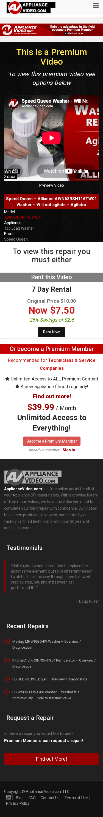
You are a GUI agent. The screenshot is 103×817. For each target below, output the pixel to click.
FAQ (32, 798)
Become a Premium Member (52, 441)
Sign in (69, 450)
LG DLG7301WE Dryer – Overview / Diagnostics (49, 679)
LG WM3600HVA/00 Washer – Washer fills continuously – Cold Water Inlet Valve (45, 695)
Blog (20, 798)
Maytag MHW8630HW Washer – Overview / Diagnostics (46, 644)
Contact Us (50, 798)
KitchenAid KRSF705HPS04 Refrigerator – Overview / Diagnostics (54, 663)
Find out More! (51, 759)
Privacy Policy (18, 803)
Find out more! (52, 396)
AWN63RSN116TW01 (23, 217)
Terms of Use (76, 798)
